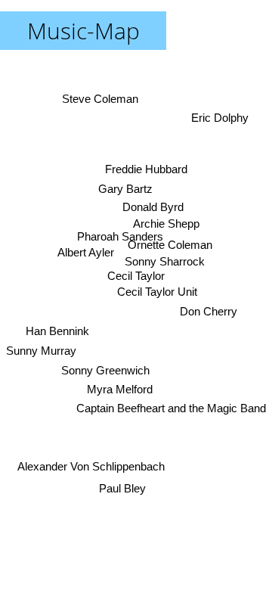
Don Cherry (208, 311)
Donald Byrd (153, 206)
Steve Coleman (101, 98)
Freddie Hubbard (146, 169)
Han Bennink (57, 330)
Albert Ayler (85, 252)
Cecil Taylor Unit (157, 291)
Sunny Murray (41, 350)
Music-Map (83, 30)
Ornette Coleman (170, 244)
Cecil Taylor (136, 275)
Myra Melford (120, 389)
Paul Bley (122, 488)
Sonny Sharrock (165, 261)
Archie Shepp (166, 223)
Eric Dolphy (220, 117)
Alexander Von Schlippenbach (91, 466)
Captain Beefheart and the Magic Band (171, 408)
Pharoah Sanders (120, 236)
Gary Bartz (125, 188)
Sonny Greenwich (105, 370)
